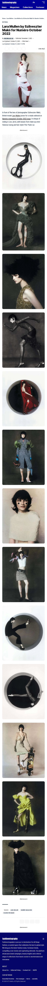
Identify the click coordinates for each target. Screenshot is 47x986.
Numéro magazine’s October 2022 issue (16, 119)
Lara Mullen (10, 18)
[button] (30, 2)
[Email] (15, 49)
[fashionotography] (9, 2)
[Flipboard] (39, 939)
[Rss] (43, 939)
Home (3, 18)
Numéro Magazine (26, 910)
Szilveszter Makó (8, 913)
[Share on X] (7, 49)
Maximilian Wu (8, 38)
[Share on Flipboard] (11, 49)
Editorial (5, 22)
